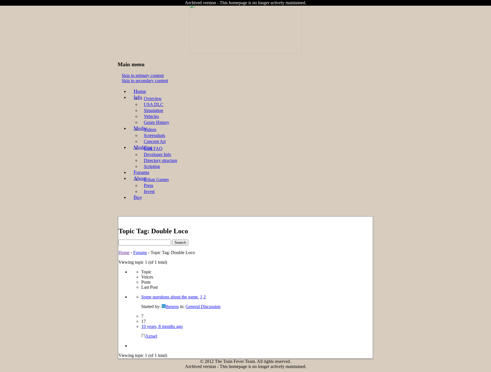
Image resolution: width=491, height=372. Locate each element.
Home (140, 91)
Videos (150, 129)
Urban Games (156, 179)
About (140, 178)
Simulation (153, 110)
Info (138, 97)
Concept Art (155, 141)
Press (148, 185)
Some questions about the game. (170, 296)
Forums (141, 172)
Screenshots (154, 135)
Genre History (156, 122)
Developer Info (157, 154)
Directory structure (160, 160)
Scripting (152, 166)
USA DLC (153, 104)
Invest (149, 191)
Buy (138, 197)
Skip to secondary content (145, 80)
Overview (153, 98)
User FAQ (153, 148)
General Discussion (203, 306)
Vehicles (151, 116)
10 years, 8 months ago (162, 326)
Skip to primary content (143, 75)
